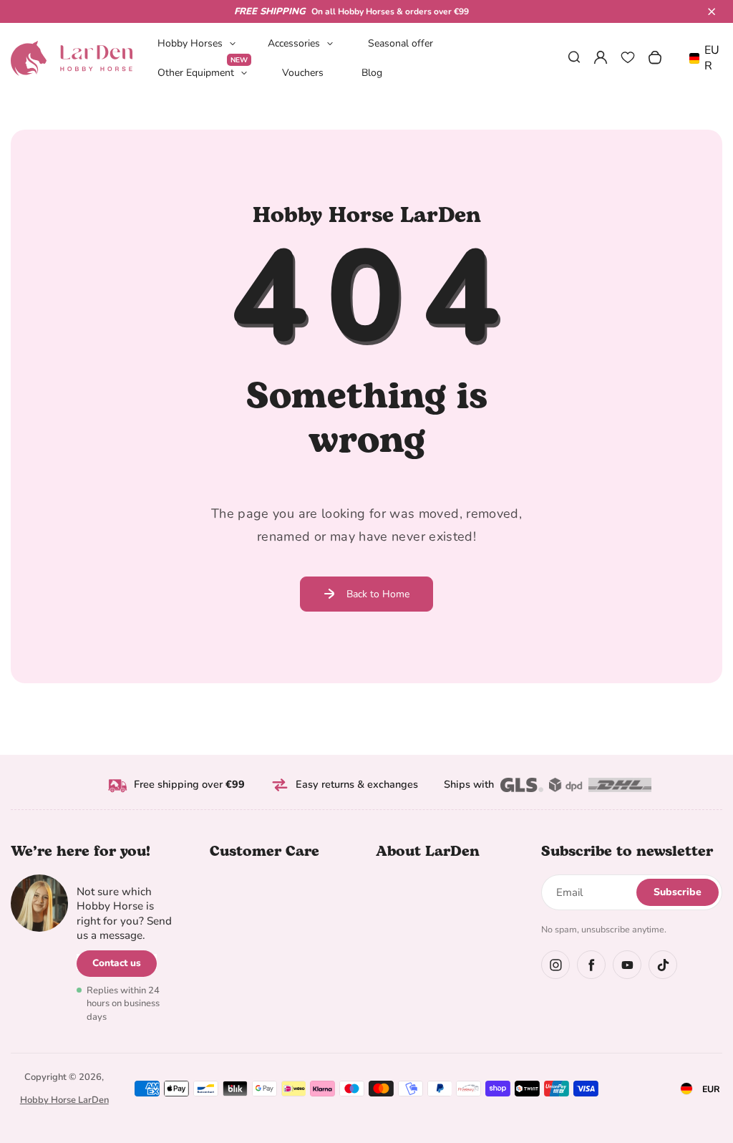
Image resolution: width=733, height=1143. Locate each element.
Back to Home (377, 594)
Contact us (116, 963)
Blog (371, 72)
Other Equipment (202, 71)
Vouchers (303, 72)
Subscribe (678, 892)
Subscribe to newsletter (627, 851)
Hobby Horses (190, 43)
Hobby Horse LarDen (64, 1100)
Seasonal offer (400, 43)
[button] (711, 11)
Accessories (294, 43)
